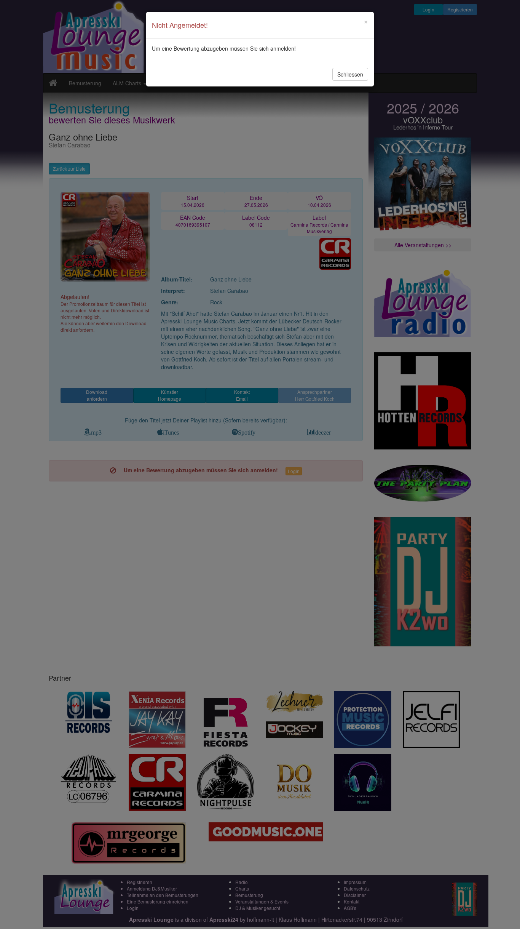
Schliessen (350, 74)
